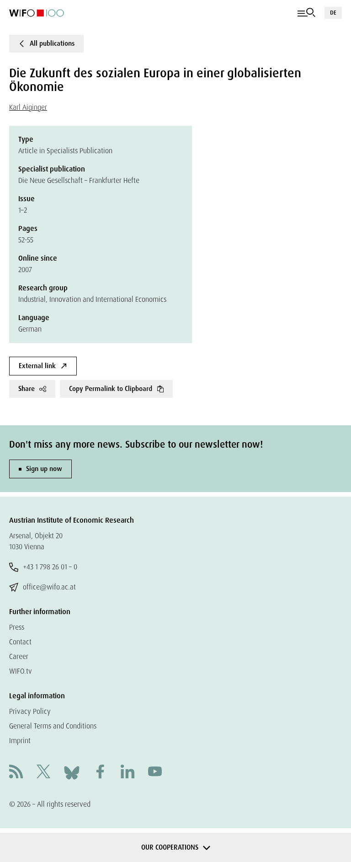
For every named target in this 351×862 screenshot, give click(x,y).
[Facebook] (100, 773)
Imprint (20, 740)
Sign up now (44, 468)
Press (16, 627)
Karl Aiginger (28, 107)
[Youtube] (155, 773)
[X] (43, 773)
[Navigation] (306, 13)
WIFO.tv (20, 671)
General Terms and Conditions (52, 726)
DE (333, 12)
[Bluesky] (72, 772)
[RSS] (16, 773)
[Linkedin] (127, 773)
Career (18, 656)
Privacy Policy (30, 711)
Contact (20, 642)
